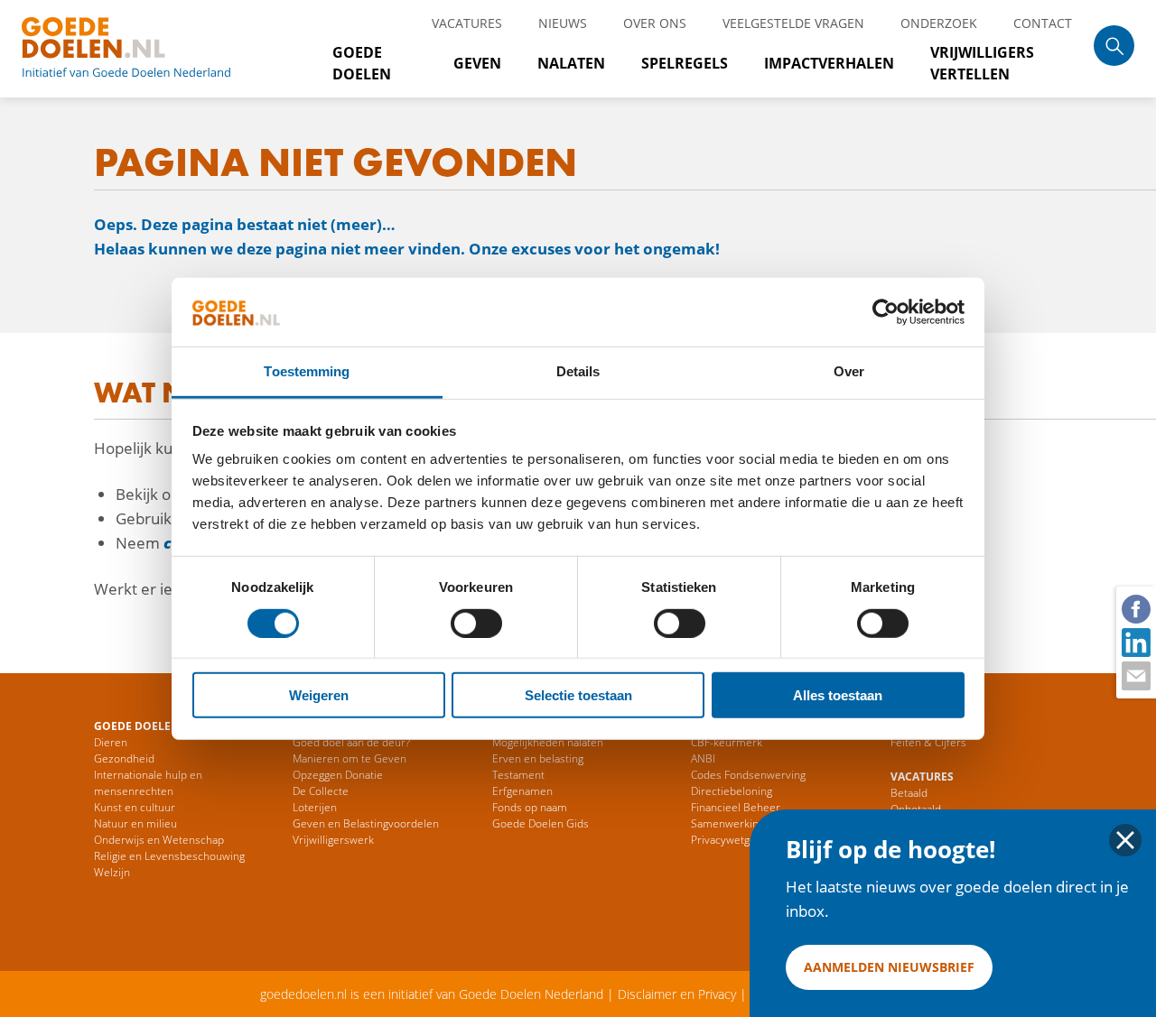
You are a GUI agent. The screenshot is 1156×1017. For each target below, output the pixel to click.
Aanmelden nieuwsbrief (889, 966)
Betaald (909, 792)
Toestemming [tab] (307, 371)
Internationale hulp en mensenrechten (148, 783)
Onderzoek (938, 23)
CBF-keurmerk (726, 742)
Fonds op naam (529, 807)
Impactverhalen (829, 63)
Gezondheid (124, 758)
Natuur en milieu (135, 823)
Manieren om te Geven (349, 758)
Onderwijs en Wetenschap (159, 839)
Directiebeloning (731, 791)
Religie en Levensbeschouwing (169, 856)
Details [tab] (578, 371)
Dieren (110, 742)
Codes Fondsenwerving (748, 774)
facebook (1135, 608)
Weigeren (319, 695)
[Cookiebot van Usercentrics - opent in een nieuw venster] (885, 312)
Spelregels (684, 63)
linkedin (1135, 641)
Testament (518, 774)
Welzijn (112, 872)
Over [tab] (849, 371)
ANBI (703, 758)
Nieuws (562, 23)
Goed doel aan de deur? (351, 742)
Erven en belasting (537, 758)
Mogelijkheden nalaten (547, 742)
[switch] (476, 622)
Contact (1042, 23)
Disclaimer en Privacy (677, 994)
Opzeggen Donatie (338, 774)
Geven (477, 63)
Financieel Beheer (735, 807)
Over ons (654, 23)
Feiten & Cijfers (928, 742)
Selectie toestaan (578, 695)
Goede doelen (148, 48)
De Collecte (321, 791)
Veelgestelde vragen (793, 23)
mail (1135, 675)
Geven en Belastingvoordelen (366, 823)
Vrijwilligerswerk (333, 839)
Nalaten (571, 63)
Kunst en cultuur (134, 807)
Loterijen (315, 807)
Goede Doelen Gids (540, 823)
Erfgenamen (522, 791)
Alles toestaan (837, 695)
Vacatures (467, 23)
